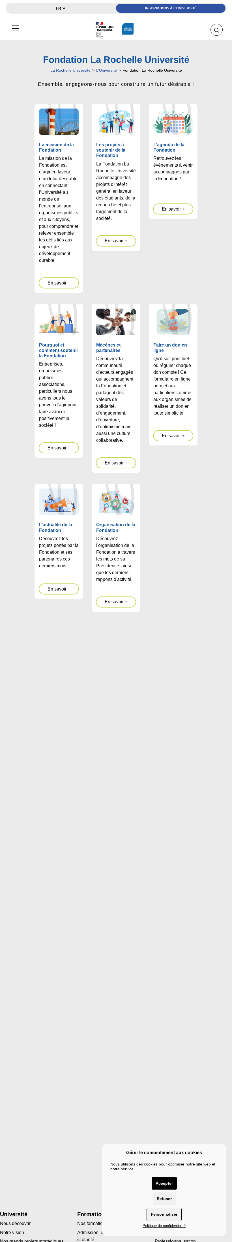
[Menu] (15, 27)
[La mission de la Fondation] (59, 122)
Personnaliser (164, 1214)
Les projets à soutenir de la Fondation (110, 150)
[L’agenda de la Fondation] (173, 122)
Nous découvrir (15, 1223)
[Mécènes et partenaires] (116, 322)
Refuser (164, 1198)
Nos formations (92, 1223)
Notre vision (12, 1232)
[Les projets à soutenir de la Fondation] (116, 122)
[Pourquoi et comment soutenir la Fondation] (59, 322)
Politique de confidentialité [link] (164, 1226)
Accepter (164, 1183)
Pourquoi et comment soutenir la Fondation (58, 350)
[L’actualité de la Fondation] (59, 502)
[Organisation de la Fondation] (116, 502)
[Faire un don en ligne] (173, 322)
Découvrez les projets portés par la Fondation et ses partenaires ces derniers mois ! (59, 552)
